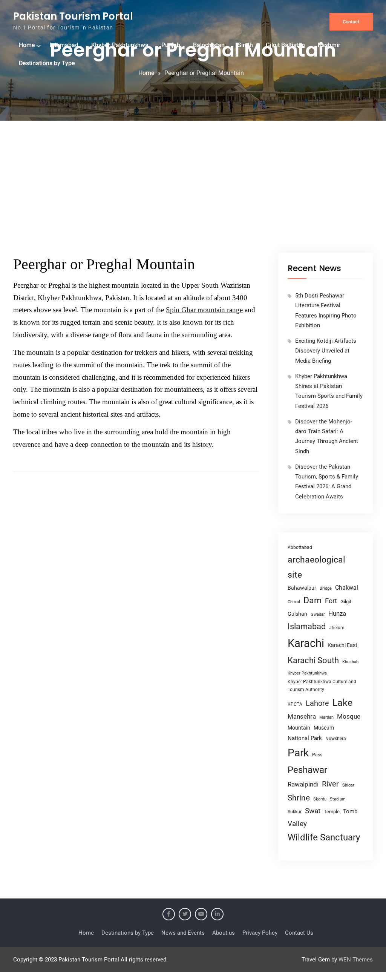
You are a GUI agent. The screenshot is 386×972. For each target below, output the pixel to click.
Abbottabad (300, 547)
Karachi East (342, 645)
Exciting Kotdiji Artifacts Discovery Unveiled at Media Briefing (325, 350)
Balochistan (209, 45)
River (330, 784)
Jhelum (337, 627)
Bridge (326, 588)
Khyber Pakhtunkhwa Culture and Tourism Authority (322, 685)
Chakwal (346, 587)
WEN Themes (356, 959)
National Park (305, 738)
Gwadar (318, 614)
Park (298, 753)
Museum (324, 728)
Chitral (294, 601)
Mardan (326, 717)
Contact (351, 22)
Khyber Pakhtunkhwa (120, 45)
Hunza (337, 613)
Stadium (338, 799)
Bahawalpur (302, 588)
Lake (342, 702)
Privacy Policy (259, 932)
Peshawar (307, 770)
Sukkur (295, 811)
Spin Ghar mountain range (204, 310)
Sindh (245, 45)
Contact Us (299, 932)
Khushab (350, 661)
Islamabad (64, 45)
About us (223, 932)
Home (27, 45)
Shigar (348, 785)
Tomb (350, 811)
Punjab (170, 45)
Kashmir (329, 45)
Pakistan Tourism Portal (73, 16)
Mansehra (302, 716)
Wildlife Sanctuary (324, 837)
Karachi (306, 643)
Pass (317, 754)
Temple (332, 811)
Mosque (348, 716)
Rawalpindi (303, 784)
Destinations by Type (47, 63)
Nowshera (335, 738)
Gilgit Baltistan (285, 45)
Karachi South (313, 660)
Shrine (299, 797)
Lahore (317, 703)
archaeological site (316, 567)
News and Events (183, 932)
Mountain (299, 728)
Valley (297, 823)
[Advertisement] (193, 196)
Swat (312, 810)
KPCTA (295, 704)
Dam (312, 600)
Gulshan (297, 614)
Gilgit (345, 601)
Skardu (319, 799)
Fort (331, 601)
